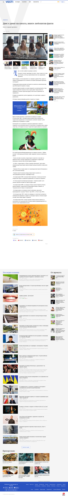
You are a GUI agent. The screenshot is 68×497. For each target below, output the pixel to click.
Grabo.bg (48, 485)
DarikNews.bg (41, 484)
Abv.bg (27, 484)
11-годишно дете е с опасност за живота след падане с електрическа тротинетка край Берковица (32, 387)
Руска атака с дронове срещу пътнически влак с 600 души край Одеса (59, 49)
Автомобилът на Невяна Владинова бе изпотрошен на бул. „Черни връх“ (33, 306)
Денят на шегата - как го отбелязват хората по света (19, 107)
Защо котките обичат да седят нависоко (59, 68)
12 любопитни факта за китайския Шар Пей (60, 276)
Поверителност (49, 489)
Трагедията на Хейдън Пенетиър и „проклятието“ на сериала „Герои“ (32, 366)
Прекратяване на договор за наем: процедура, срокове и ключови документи (58, 62)
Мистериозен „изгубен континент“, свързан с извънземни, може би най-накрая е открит (59, 56)
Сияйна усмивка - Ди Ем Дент (26, 295)
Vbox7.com (32, 484)
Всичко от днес (26, 447)
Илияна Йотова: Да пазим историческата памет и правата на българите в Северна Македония (59, 90)
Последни (17, 1)
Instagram (41, 240)
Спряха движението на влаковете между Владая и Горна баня (33, 316)
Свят (30, 1)
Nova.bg (46, 484)
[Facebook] (65, 490)
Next (47, 65)
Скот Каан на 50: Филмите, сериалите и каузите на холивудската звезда (31, 417)
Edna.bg (58, 485)
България (24, 1)
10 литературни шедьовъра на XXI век (42, 476)
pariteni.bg (55, 64)
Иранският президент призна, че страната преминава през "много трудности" (33, 397)
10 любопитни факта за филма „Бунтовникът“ (26, 462)
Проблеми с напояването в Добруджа (59, 289)
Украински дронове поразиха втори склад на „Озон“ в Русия (32, 427)
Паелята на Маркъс (7, 462)
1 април (14, 230)
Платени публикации (57, 489)
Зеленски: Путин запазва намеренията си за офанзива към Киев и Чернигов (33, 377)
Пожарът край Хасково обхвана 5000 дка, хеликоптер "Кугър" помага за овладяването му (59, 36)
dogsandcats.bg (56, 69)
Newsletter (21, 240)
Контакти (63, 489)
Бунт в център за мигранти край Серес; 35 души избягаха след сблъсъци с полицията (33, 356)
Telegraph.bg (63, 485)
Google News (28, 240)
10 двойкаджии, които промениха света (8, 476)
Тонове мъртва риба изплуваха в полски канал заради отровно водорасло (32, 437)
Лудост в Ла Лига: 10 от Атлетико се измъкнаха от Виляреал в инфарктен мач (60, 322)
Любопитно (36, 1)
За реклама (37, 489)
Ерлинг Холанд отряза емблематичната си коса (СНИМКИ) (59, 43)
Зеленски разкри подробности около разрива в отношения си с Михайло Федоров (33, 336)
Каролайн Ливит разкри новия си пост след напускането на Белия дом (59, 98)
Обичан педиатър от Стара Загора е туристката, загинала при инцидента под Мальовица (60, 330)
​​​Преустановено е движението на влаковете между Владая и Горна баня (60, 338)
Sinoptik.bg (43, 485)
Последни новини (11, 272)
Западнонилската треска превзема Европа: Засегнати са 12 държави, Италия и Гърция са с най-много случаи (33, 276)
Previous (3, 65)
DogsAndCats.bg (52, 484)
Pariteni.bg (53, 485)
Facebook (35, 240)
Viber (15, 240)
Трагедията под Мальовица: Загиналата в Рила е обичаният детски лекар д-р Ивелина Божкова (33, 326)
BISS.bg (64, 484)
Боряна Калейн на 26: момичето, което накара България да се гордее (60, 302)
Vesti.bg (9, 2)
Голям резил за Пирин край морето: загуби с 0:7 (60, 315)
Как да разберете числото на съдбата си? (41, 462)
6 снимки (19, 110)
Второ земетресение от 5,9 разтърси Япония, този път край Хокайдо (33, 286)
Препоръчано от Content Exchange (43, 481)
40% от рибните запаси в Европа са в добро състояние (60, 295)
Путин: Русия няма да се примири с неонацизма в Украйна (33, 345)
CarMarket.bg (59, 484)
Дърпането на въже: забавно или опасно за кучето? (60, 282)
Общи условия (42, 489)
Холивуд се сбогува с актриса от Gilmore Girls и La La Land (33, 406)
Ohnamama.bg (37, 485)
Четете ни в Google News (12, 489)
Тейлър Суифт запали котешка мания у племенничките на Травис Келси (60, 309)
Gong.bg (36, 484)
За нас (32, 489)
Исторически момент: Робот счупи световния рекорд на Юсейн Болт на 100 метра (59, 83)
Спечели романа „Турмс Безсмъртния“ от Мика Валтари (24, 476)
